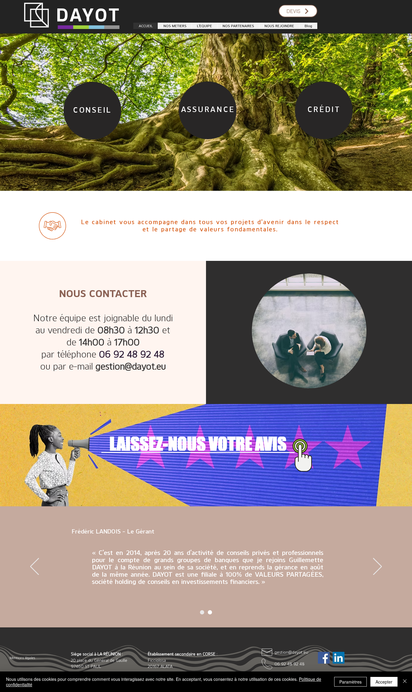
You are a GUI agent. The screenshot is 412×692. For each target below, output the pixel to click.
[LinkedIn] (338, 658)
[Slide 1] (202, 612)
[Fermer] (404, 681)
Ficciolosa (157, 660)
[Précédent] (34, 567)
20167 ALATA (160, 666)
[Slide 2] (210, 612)
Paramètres (350, 682)
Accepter (384, 682)
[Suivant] (377, 567)
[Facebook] (324, 658)
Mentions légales (22, 657)
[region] (90, 109)
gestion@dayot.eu (131, 366)
